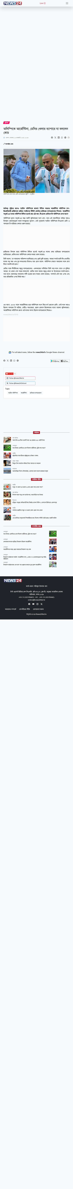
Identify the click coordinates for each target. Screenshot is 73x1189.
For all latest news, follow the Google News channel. (38, 352)
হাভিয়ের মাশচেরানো (36, 393)
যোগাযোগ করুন (38, 609)
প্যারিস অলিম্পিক (13, 393)
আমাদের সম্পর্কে (10, 609)
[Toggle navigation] (67, 3)
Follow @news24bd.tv (16, 378)
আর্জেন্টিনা (24, 393)
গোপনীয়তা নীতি (24, 609)
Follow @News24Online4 (17, 383)
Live (42, 3)
